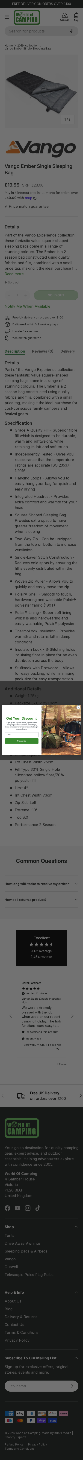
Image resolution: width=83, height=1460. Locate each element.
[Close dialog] (78, 707)
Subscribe (21, 741)
